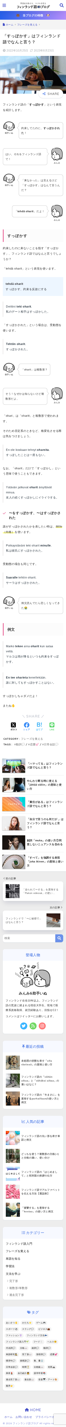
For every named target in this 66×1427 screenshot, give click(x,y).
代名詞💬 (10, 1348)
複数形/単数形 (18, 1288)
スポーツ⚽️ (12, 1329)
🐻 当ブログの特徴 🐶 (33, 15)
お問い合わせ (23, 1417)
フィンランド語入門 (19, 1243)
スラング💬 (28, 1329)
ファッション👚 (14, 1335)
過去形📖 (29, 1379)
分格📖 (23, 1348)
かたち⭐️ (27, 1323)
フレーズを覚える (32, 738)
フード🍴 (38, 1341)
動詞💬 (20, 744)
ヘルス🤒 (52, 1341)
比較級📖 (38, 1367)
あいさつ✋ (12, 1323)
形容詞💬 (41, 1354)
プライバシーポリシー (49, 1417)
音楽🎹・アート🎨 (47, 1379)
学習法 (10, 1266)
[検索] (59, 938)
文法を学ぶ (13, 1273)
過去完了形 (16, 1294)
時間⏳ (25, 1367)
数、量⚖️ (38, 1360)
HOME (35, 1410)
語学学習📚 (40, 1373)
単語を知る (13, 1258)
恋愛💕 (34, 744)
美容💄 (9, 1373)
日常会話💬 (51, 744)
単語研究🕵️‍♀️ (12, 1354)
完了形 (13, 1280)
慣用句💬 (10, 1360)
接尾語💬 (25, 1360)
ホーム (8, 1417)
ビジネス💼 (44, 1329)
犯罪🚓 (51, 1367)
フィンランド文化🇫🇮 (37, 1335)
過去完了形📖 (13, 1379)
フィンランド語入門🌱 (17, 1341)
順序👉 (9, 1386)
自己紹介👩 (24, 1373)
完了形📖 (27, 1354)
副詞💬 (35, 1348)
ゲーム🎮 (41, 1323)
